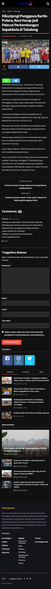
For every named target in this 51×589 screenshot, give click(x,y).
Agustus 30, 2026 (11, 454)
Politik (20, 563)
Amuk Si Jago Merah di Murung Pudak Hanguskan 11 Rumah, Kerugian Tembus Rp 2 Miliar (31, 484)
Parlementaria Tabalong (23, 556)
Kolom (4, 542)
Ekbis (20, 546)
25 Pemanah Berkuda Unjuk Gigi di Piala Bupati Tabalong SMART (30, 472)
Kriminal (21, 549)
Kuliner (5, 545)
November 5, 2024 (26, 36)
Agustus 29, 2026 (21, 466)
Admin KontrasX (10, 36)
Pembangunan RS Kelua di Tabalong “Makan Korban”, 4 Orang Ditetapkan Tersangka (29, 401)
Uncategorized (41, 542)
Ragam (9, 11)
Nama (5, 298)
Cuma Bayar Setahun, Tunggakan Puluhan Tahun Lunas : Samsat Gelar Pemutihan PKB (31, 379)
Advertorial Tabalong (22, 542)
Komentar (7, 265)
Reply (6, 241)
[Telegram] (15, 79)
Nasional (5, 552)
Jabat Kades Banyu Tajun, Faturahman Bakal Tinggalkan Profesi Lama (29, 390)
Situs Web (6, 320)
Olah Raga (17, 11)
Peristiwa (21, 560)
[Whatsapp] (6, 79)
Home (4, 11)
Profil (3, 579)
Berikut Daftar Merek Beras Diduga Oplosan (31, 413)
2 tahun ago (15, 219)
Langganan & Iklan (15, 579)
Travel (37, 538)
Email (5, 309)
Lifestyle (6, 549)
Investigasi (6, 538)
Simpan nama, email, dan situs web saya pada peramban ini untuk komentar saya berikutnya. (24, 333)
